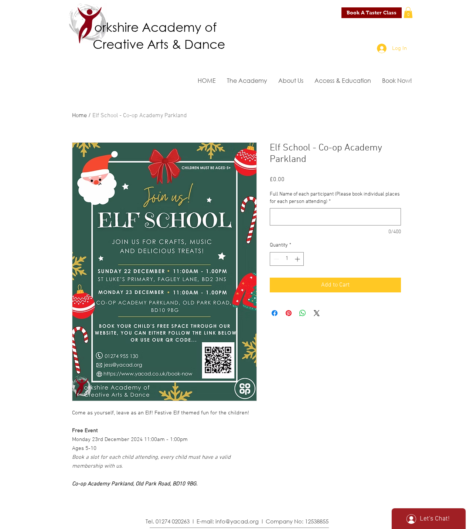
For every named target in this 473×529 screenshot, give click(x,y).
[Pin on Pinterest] (288, 313)
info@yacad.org (237, 521)
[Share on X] (316, 313)
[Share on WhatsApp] (302, 313)
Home (79, 115)
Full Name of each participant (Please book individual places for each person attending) (335, 198)
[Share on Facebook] (274, 313)
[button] (408, 12)
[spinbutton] (286, 258)
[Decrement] (275, 258)
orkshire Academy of (155, 26)
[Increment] (298, 258)
